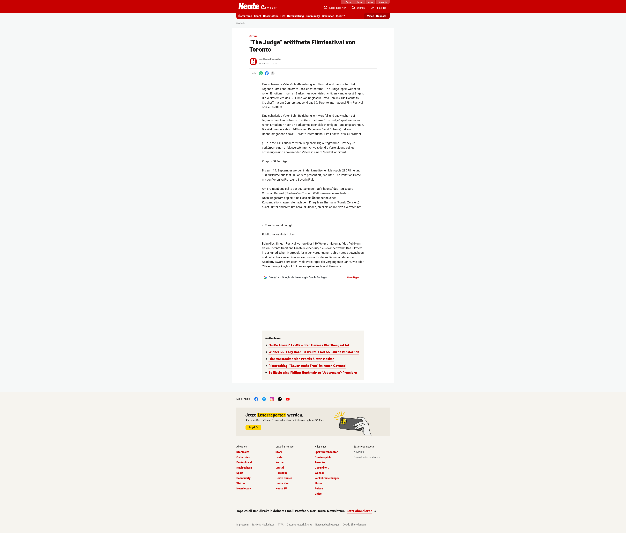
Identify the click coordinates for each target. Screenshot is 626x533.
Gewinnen (328, 16)
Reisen (319, 488)
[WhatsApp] (261, 73)
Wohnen (319, 473)
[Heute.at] (248, 6)
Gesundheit (322, 467)
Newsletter (243, 488)
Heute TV (281, 488)
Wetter (240, 483)
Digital (280, 467)
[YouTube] (288, 399)
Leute (279, 457)
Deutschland (244, 462)
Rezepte (320, 462)
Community (313, 16)
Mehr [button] (339, 16)
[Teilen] (273, 73)
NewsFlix (359, 452)
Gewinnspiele (323, 457)
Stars (279, 452)
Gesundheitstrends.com (367, 457)
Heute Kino (282, 483)
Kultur (279, 462)
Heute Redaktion (272, 59)
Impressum (242, 524)
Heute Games (284, 478)
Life (282, 16)
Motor (318, 483)
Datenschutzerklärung (299, 524)
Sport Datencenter (326, 452)
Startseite (240, 23)
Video (370, 16)
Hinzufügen (353, 277)
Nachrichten (244, 467)
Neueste (381, 16)
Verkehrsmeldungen (327, 478)
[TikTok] (280, 399)
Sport (257, 16)
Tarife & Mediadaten (263, 524)
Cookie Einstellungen (354, 524)
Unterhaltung (295, 16)
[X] (264, 399)
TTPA (280, 524)
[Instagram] (272, 399)
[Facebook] (267, 73)
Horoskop (281, 473)
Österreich (245, 16)
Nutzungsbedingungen (327, 524)
